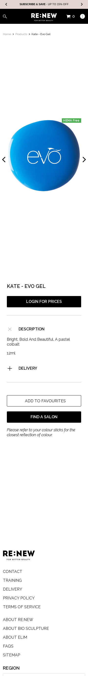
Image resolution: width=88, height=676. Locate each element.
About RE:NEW (18, 619)
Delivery (28, 368)
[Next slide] (81, 4)
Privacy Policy (19, 598)
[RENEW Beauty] (44, 17)
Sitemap (11, 655)
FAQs (8, 646)
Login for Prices (44, 301)
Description (31, 329)
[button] (44, 400)
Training (12, 580)
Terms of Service (22, 607)
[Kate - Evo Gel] (44, 155)
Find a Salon (44, 417)
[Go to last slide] (6, 4)
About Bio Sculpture (26, 628)
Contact (12, 571)
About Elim (15, 637)
